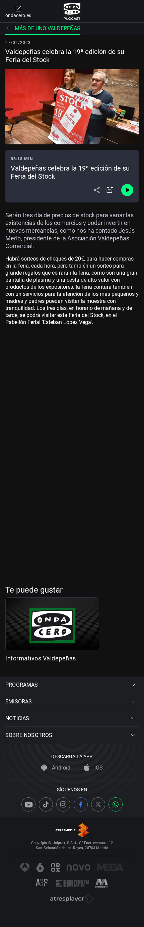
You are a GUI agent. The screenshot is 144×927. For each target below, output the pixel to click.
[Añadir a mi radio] (110, 190)
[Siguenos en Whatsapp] (116, 804)
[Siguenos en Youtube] (28, 804)
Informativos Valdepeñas (40, 658)
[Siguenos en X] (98, 804)
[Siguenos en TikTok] (46, 804)
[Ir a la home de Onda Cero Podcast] (72, 11)
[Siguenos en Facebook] (81, 804)
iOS (98, 767)
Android (60, 767)
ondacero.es (18, 15)
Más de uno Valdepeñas (47, 28)
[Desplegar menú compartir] (97, 190)
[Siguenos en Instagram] (63, 804)
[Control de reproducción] (127, 190)
